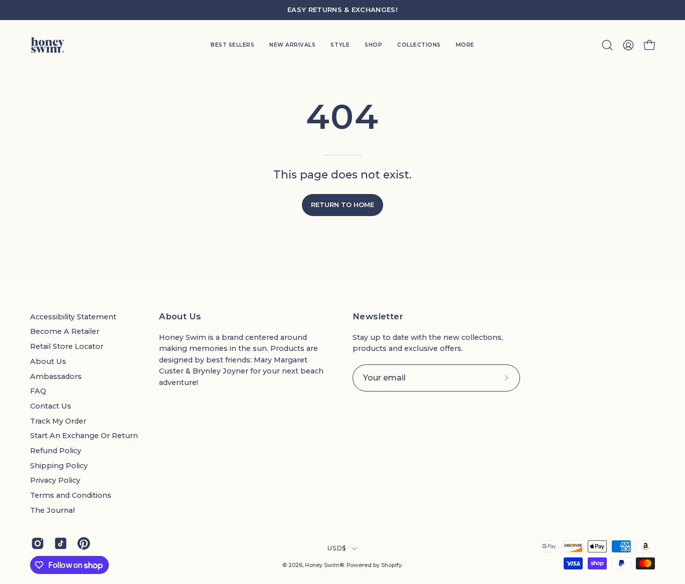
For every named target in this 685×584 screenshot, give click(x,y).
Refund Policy (55, 450)
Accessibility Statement (73, 316)
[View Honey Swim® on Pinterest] (83, 543)
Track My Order (58, 421)
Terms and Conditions (70, 495)
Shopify (391, 565)
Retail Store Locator (66, 346)
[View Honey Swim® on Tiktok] (60, 543)
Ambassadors (56, 376)
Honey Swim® (324, 565)
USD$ (336, 548)
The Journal (52, 510)
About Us (48, 361)
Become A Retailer (64, 331)
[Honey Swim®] (47, 45)
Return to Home (342, 205)
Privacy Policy (55, 480)
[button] (340, 45)
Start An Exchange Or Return (84, 435)
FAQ (38, 391)
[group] (342, 10)
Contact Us (50, 406)
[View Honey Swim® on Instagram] (37, 543)
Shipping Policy (59, 465)
